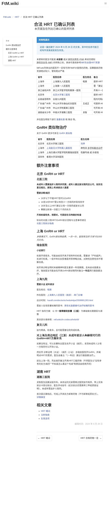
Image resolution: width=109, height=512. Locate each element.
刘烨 (83, 144)
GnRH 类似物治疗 (13, 45)
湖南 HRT (12, 60)
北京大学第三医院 (61, 95)
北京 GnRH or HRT (16, 53)
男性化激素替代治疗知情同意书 (79, 306)
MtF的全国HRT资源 (90, 62)
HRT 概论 (45, 411)
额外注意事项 (11, 49)
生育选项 (45, 418)
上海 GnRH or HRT (16, 57)
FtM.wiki (7, 17)
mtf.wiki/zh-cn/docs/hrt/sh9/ (66, 319)
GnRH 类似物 (65, 133)
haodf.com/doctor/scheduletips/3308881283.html (70, 300)
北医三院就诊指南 (45, 223)
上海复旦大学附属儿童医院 (59, 148)
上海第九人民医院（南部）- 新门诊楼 (65, 295)
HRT (17, 17)
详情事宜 (41, 397)
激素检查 (60, 119)
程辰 (49, 290)
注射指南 (45, 415)
